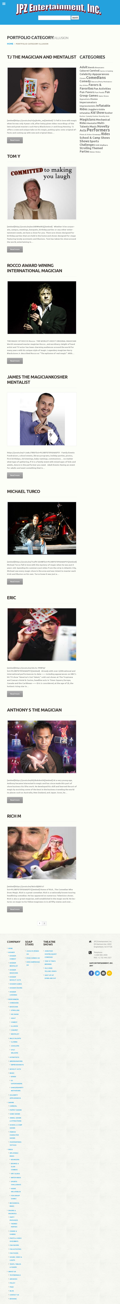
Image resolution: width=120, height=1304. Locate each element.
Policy (12, 1283)
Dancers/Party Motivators (101, 82)
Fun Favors (87, 92)
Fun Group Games (95, 93)
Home (10, 44)
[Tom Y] (42, 193)
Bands (91, 67)
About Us (12, 1271)
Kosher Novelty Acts (100, 116)
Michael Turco (23, 491)
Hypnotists (85, 99)
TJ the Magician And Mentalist (41, 56)
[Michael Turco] (42, 528)
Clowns (83, 78)
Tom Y (13, 156)
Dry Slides (84, 85)
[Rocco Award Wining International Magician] (42, 307)
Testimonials (15, 1275)
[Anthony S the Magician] (42, 747)
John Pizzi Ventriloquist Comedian (51, 954)
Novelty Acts (15, 1069)
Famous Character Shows (14, 1135)
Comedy (85, 81)
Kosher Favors (16, 988)
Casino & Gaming (106, 71)
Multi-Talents (15, 1038)
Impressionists (88, 106)
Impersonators (88, 102)
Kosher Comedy (86, 116)
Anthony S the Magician (34, 709)
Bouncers (99, 67)
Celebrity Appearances (94, 74)
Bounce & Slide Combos (15, 1167)
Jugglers (93, 109)
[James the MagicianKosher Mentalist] (42, 419)
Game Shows (103, 96)
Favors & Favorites (90, 86)
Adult (84, 67)
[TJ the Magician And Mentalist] (42, 90)
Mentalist (92, 123)
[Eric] (42, 634)
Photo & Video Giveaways (90, 134)
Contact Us (14, 1295)
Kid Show (97, 112)
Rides (105, 134)
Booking (13, 1299)
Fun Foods (99, 92)
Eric (11, 597)
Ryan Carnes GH (33, 958)
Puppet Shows (16, 1110)
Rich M (14, 816)
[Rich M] (42, 853)
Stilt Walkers (101, 145)
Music (93, 126)
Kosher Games (16, 984)
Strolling (85, 148)
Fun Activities (102, 88)
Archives (13, 1279)
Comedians (96, 77)
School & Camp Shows (95, 137)
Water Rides (95, 152)
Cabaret (84, 70)
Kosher (109, 113)
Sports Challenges (89, 142)
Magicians (88, 119)
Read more (15, 140)
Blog (12, 1291)
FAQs (12, 1287)
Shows (84, 141)
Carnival (94, 70)
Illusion (94, 99)
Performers (98, 129)
